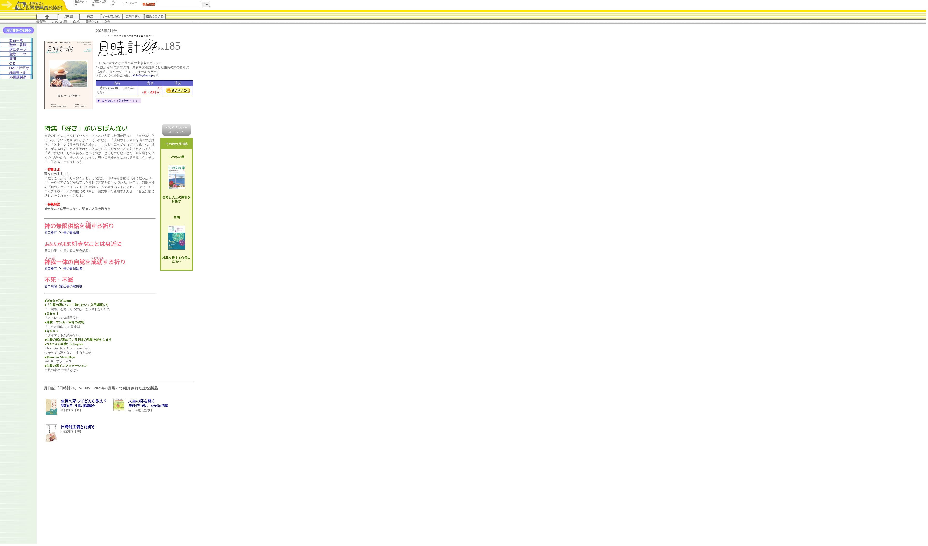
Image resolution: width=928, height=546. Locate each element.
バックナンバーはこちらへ (177, 130)
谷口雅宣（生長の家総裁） (63, 232)
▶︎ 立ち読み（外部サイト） (118, 101)
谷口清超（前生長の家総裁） (64, 286)
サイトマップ (129, 3)
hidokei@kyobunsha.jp (142, 75)
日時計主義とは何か (78, 427)
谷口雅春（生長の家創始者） (64, 268)
